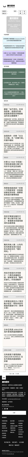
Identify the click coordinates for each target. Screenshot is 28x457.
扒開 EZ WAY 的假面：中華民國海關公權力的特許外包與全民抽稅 (14, 54)
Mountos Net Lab (10, 453)
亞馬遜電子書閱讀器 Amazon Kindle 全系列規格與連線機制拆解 (14, 39)
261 (13, 373)
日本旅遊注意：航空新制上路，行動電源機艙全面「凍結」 (14, 83)
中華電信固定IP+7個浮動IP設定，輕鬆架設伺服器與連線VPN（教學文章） (13, 304)
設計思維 (12, 420)
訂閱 (20, 12)
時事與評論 (6, 104)
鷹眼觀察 (11, 5)
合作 (24, 12)
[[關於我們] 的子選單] (17, 442)
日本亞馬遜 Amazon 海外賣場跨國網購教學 (13, 330)
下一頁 (17, 373)
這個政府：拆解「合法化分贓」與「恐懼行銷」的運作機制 (14, 138)
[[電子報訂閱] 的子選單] (10, 442)
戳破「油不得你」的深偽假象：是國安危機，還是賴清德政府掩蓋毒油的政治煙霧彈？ (13, 112)
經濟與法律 (6, 131)
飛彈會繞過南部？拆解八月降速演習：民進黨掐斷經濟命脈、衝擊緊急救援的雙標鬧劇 (14, 61)
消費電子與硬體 (7, 350)
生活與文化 (21, 420)
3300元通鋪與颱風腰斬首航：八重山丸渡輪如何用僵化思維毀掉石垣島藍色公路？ (14, 94)
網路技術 (6, 157)
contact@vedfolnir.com (14, 399)
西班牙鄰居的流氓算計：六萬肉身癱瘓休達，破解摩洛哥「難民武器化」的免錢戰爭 (13, 276)
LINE (14, 412)
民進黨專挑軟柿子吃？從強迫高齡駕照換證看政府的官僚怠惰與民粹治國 (14, 47)
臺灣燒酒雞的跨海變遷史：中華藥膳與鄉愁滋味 (14, 73)
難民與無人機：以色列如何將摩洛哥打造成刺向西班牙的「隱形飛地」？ (13, 247)
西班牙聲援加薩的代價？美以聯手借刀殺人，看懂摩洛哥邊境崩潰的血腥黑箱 (13, 219)
